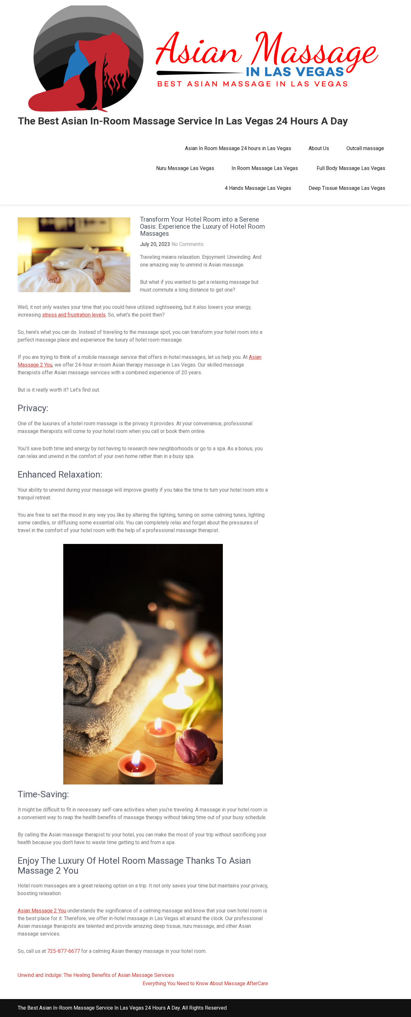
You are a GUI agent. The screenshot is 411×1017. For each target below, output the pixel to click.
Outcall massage (365, 148)
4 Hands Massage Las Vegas (258, 188)
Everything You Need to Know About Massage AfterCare (205, 983)
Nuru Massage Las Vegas (185, 168)
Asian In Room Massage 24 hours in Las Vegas (238, 148)
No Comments (187, 244)
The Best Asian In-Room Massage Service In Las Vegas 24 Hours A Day (183, 121)
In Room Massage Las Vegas (265, 168)
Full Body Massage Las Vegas (351, 168)
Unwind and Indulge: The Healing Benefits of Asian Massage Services (96, 975)
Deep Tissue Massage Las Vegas (347, 188)
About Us (319, 148)
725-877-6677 (63, 951)
